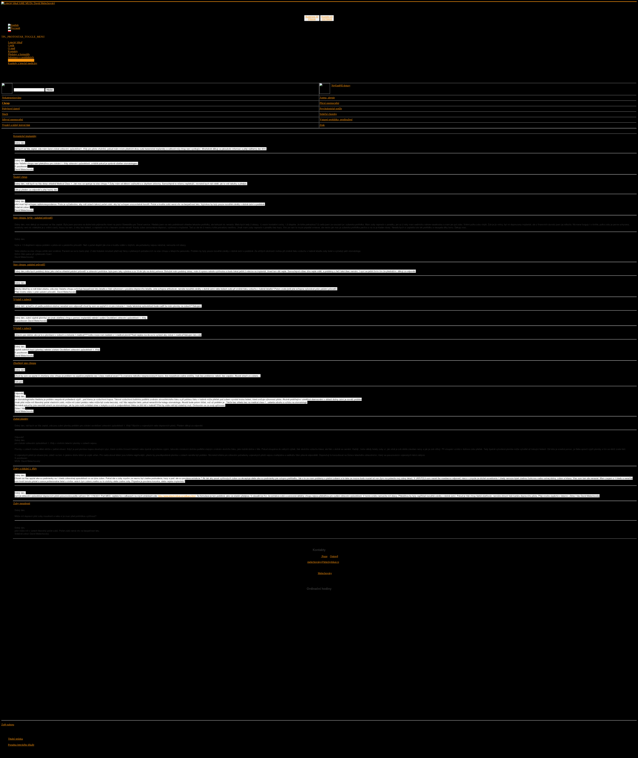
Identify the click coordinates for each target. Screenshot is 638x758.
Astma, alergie (327, 97)
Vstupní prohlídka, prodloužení (336, 119)
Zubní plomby (20, 418)
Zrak (322, 125)
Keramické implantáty (24, 136)
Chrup (6, 103)
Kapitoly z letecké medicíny (22, 63)
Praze (324, 556)
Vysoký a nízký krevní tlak (16, 125)
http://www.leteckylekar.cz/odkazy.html (177, 495)
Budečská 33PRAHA (312, 18)
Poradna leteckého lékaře (21, 60)
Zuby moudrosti (21, 503)
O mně (11, 48)
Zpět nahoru (7, 724)
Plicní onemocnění (329, 103)
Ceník (11, 45)
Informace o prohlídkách (21, 57)
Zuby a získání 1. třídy (25, 468)
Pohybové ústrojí (11, 108)
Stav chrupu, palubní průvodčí (29, 264)
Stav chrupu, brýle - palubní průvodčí (33, 217)
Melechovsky (325, 573)
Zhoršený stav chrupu (24, 363)
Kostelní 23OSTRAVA (326, 18)
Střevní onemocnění (12, 119)
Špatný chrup (20, 177)
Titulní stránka (15, 738)
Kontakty (13, 51)
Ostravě (334, 556)
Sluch (5, 114)
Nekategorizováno (11, 97)
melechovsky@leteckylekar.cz (323, 562)
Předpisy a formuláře (19, 54)
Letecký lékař (15, 42)
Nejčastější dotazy (340, 85)
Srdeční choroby (328, 114)
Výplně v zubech (22, 299)
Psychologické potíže (331, 108)
